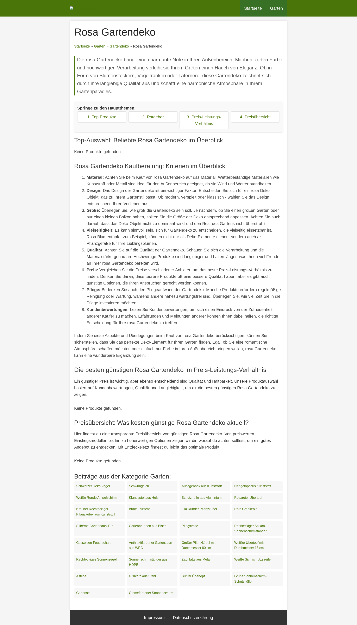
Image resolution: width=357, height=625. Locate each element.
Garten (276, 8)
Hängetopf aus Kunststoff (252, 486)
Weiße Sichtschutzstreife (252, 559)
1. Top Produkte (101, 117)
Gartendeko (119, 46)
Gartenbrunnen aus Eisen (148, 526)
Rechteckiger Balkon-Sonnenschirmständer (250, 528)
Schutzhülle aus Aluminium (201, 497)
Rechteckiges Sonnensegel (96, 559)
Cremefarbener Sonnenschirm (151, 593)
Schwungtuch (139, 486)
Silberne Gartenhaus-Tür (94, 526)
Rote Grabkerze (245, 509)
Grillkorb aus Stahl (142, 576)
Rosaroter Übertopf (248, 497)
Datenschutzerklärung (193, 617)
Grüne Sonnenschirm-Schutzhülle (250, 578)
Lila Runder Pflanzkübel (199, 509)
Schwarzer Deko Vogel (93, 486)
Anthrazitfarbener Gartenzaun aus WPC (150, 545)
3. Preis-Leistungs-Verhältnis (204, 120)
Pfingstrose (190, 526)
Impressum (154, 617)
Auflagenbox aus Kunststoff (202, 486)
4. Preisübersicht (255, 117)
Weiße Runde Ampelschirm (96, 497)
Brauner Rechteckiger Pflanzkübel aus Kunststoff (95, 511)
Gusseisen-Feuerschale (93, 542)
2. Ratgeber (153, 117)
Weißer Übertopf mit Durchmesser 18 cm (249, 545)
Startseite (253, 8)
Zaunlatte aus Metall (196, 559)
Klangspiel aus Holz (143, 497)
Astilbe (81, 576)
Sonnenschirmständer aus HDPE (148, 562)
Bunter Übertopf (193, 576)
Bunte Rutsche (140, 509)
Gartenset (83, 593)
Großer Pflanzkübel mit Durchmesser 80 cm (198, 545)
